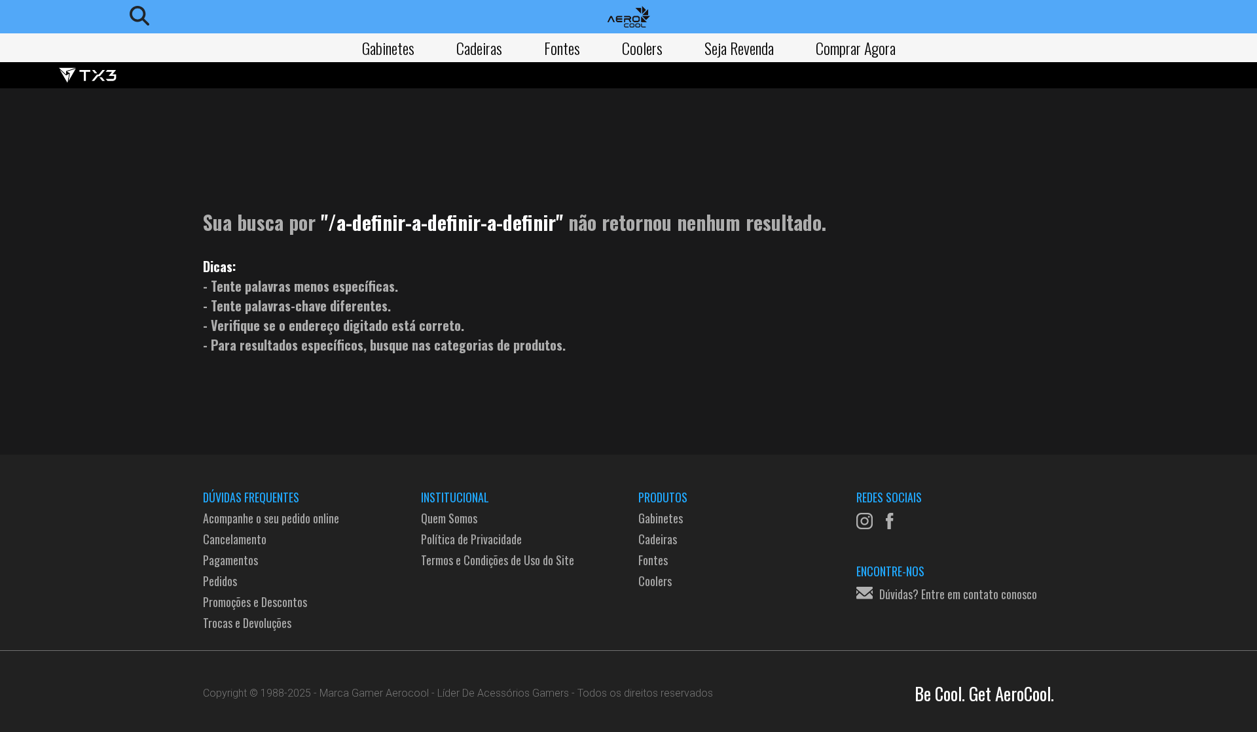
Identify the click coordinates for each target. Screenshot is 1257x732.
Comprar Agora (856, 48)
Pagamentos (230, 559)
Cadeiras (479, 48)
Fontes (562, 48)
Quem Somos (449, 518)
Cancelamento (234, 539)
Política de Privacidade (471, 539)
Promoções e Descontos (255, 601)
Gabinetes (388, 48)
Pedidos (220, 580)
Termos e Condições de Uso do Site (497, 559)
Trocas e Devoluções (247, 622)
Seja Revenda (739, 48)
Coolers (642, 48)
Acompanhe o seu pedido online (271, 518)
